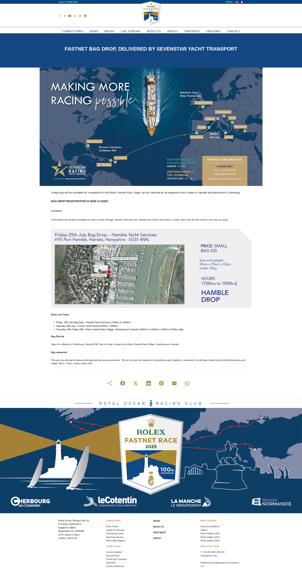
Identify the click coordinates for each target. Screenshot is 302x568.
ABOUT (157, 538)
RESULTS (158, 526)
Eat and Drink (113, 555)
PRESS (229, 2)
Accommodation (114, 552)
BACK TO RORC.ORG (68, 2)
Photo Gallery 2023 (210, 537)
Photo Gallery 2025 (210, 533)
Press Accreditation (210, 526)
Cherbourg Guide (114, 533)
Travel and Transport (116, 559)
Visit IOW (110, 562)
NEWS (156, 521)
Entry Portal (112, 526)
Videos (204, 530)
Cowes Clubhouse (115, 566)
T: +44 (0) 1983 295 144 (213, 552)
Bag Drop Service (115, 537)
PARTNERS (159, 532)
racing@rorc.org (209, 555)
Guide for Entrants (115, 530)
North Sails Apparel (115, 540)
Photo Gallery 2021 (210, 540)
